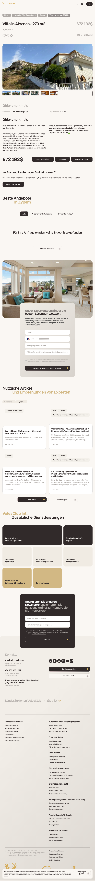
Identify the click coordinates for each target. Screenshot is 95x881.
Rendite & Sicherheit (55, 744)
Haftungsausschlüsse (56, 857)
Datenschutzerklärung (56, 851)
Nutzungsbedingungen (56, 854)
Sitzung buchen (54, 825)
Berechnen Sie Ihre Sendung (58, 794)
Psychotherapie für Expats (60, 815)
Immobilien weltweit (14, 722)
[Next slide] (90, 93)
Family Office (54, 753)
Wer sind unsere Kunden (56, 772)
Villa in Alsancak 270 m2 (59, 15)
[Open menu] (89, 4)
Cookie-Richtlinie (54, 860)
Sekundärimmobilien (11, 728)
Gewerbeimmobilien (11, 731)
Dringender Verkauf (65, 214)
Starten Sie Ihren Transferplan (59, 778)
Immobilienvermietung (12, 740)
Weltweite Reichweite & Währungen (60, 775)
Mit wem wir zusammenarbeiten (59, 819)
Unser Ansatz (53, 822)
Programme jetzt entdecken (58, 731)
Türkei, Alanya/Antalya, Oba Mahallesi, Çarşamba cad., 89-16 (22, 681)
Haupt (6, 15)
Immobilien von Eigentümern (24, 15)
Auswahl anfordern (47, 248)
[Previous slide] (83, 93)
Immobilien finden (68, 676)
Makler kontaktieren (43, 159)
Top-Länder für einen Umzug (58, 728)
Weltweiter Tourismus (58, 831)
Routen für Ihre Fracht (56, 791)
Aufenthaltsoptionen (55, 725)
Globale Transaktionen (59, 768)
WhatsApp (62, 159)
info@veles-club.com (14, 660)
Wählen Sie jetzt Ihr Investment (59, 747)
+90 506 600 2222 (13, 670)
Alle (24, 214)
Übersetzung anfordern (56, 809)
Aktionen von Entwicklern (42, 214)
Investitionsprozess (55, 741)
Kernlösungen (53, 759)
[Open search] (77, 4)
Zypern (42, 15)
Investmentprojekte (11, 725)
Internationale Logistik (58, 784)
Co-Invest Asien (56, 737)
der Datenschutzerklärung (39, 633)
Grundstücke (9, 734)
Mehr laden (32, 500)
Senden (47, 639)
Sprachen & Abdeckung (56, 806)
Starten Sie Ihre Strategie (57, 763)
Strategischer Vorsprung (57, 756)
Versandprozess (54, 788)
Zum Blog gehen (63, 500)
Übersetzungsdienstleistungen (59, 803)
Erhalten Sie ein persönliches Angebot (47, 368)
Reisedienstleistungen (56, 837)
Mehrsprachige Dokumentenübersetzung (67, 799)
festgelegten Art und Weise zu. (81, 873)
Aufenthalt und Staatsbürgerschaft (64, 722)
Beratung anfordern (82, 159)
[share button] (11, 36)
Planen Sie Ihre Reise (55, 840)
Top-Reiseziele (53, 834)
